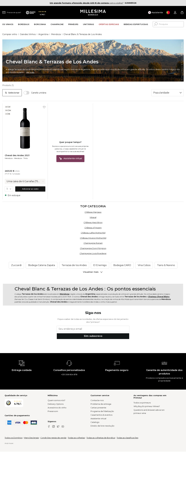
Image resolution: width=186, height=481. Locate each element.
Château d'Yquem (93, 227)
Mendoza (56, 34)
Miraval (93, 217)
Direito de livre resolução (102, 426)
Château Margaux (93, 212)
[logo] (93, 12)
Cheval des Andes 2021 (17, 155)
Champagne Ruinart (93, 243)
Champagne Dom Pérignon (93, 248)
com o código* (86, 3)
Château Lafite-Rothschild (93, 233)
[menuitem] (7, 24)
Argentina (43, 34)
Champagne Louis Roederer (93, 253)
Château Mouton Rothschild (93, 238)
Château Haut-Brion (93, 222)
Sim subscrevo (93, 336)
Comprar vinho (9, 34)
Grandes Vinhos (28, 34)
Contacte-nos (97, 400)
